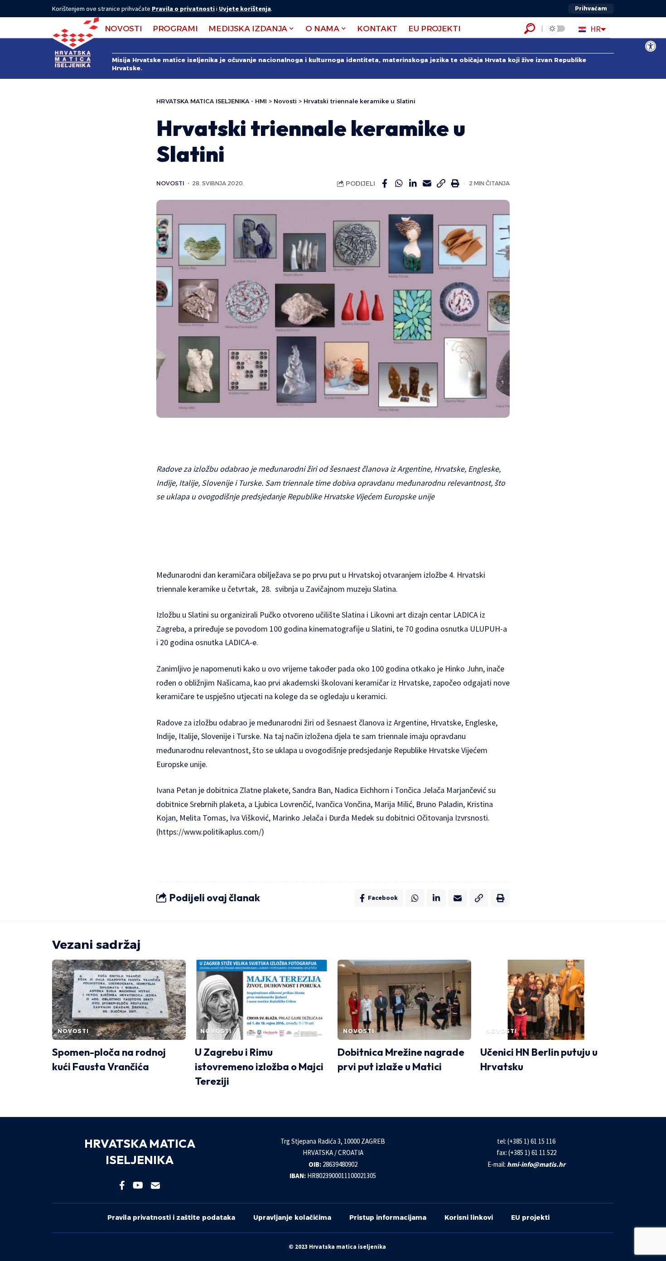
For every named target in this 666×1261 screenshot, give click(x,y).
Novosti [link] (170, 183)
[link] (650, 46)
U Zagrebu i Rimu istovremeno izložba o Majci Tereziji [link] (259, 1066)
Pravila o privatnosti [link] (183, 9)
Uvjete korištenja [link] (245, 9)
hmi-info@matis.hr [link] (536, 1164)
